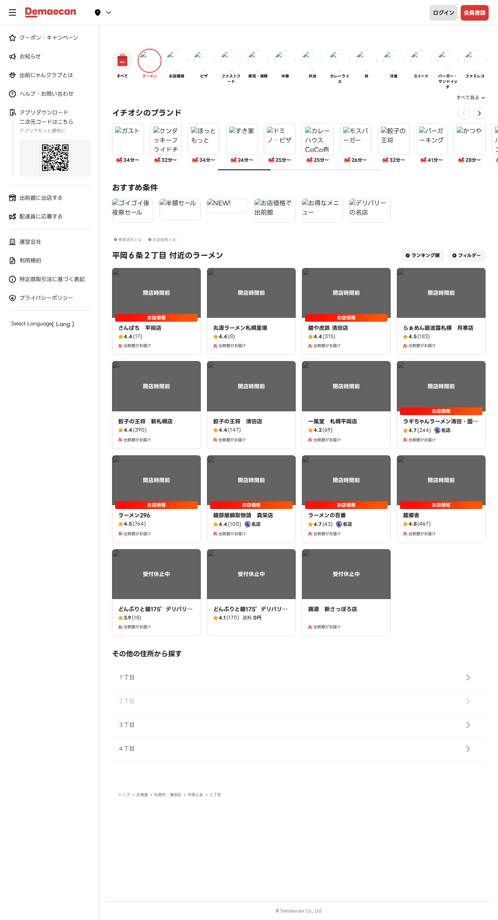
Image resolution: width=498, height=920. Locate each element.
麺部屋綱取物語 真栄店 (243, 515)
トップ (124, 794)
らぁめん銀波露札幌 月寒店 (438, 328)
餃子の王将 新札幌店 (145, 421)
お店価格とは (164, 239)
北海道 (142, 794)
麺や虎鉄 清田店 (328, 328)
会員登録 (475, 13)
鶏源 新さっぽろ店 (332, 609)
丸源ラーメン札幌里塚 (240, 328)
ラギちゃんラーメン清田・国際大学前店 (440, 425)
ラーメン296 (134, 515)
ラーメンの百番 (327, 515)
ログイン (443, 13)
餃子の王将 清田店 (237, 421)
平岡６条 (195, 794)
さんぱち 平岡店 (139, 328)
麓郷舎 (411, 515)
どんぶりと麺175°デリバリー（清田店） (155, 613)
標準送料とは (130, 239)
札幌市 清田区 (167, 794)
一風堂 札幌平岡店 (332, 421)
